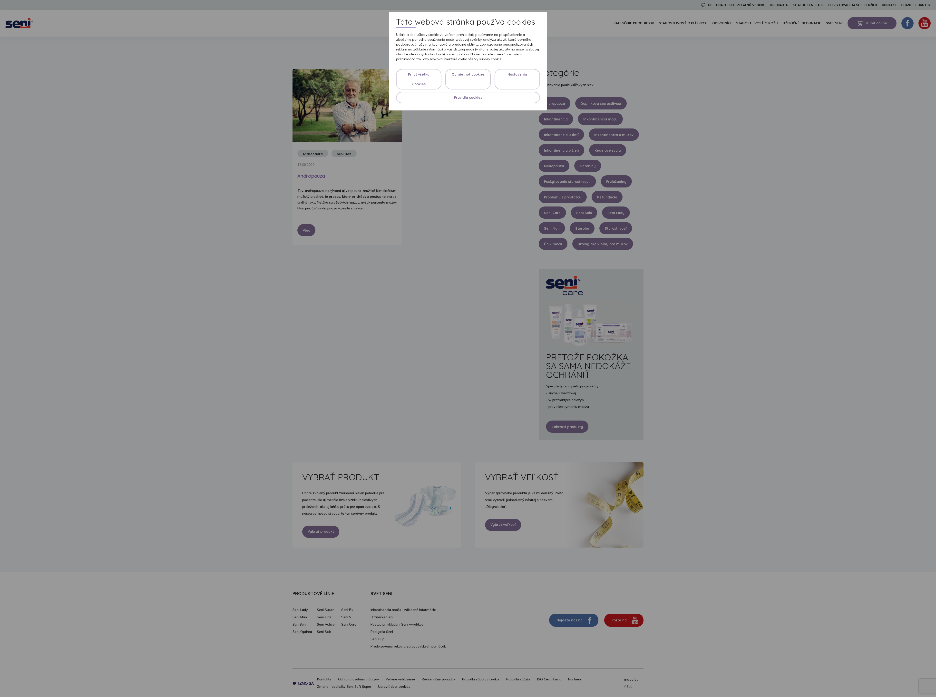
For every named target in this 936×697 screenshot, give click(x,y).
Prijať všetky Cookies (418, 79)
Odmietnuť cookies (468, 74)
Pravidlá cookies (468, 97)
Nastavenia (517, 74)
